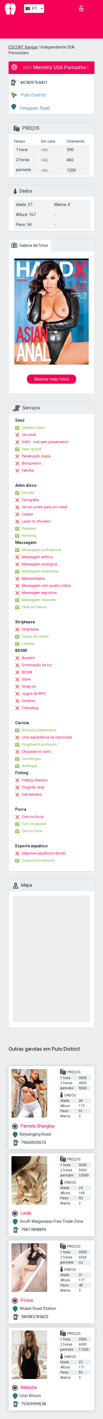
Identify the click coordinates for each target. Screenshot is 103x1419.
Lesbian (28, 643)
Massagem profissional (41, 550)
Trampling (30, 708)
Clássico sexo (33, 427)
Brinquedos (31, 463)
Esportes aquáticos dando (44, 853)
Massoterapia (33, 578)
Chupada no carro (36, 751)
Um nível (29, 435)
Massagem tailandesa (40, 571)
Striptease (30, 629)
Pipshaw (29, 528)
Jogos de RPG (33, 693)
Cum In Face (32, 831)
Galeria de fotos (33, 245)
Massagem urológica (39, 564)
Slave (26, 679)
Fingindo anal (33, 787)
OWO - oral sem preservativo (45, 442)
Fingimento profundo (39, 744)
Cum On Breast (34, 824)
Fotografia (30, 500)
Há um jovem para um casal (44, 507)
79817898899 (33, 1229)
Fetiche (28, 470)
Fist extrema (32, 794)
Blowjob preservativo (39, 730)
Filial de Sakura (34, 607)
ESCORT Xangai (23, 47)
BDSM (27, 672)
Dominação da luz (37, 665)
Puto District (32, 95)
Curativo (28, 701)
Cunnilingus (31, 758)
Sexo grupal (31, 449)
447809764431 (33, 82)
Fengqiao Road (34, 108)
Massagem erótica (37, 557)
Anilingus (29, 766)
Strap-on (29, 686)
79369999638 (33, 1403)
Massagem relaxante (39, 600)
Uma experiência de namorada (47, 737)
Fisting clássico (35, 780)
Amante (28, 658)
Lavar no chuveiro (36, 521)
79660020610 (33, 1142)
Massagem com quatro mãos (46, 585)
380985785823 (34, 1316)
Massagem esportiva (39, 593)
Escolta (28, 493)
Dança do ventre (35, 636)
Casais (27, 514)
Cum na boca (32, 816)
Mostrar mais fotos (51, 379)
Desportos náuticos (38, 860)
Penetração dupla (36, 456)
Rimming (29, 535)
